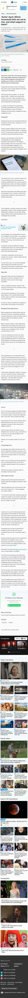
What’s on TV (5, 966)
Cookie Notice (10, 984)
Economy (4, 622)
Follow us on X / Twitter (9, 969)
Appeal (16, 966)
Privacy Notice (18, 982)
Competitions (18, 964)
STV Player (4, 964)
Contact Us (3, 984)
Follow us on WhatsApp (9, 975)
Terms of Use (11, 982)
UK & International (11, 13)
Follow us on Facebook (9, 972)
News (2, 13)
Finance (11, 622)
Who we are (3, 982)
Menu (5, 2)
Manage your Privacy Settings (9, 988)
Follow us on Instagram (9, 978)
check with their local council (17, 549)
